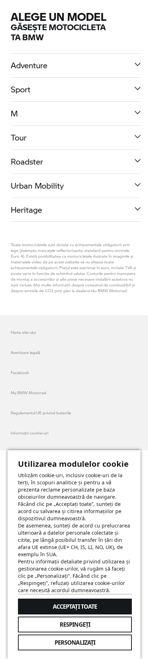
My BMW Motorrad (28, 392)
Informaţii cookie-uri (29, 433)
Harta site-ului (23, 332)
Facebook (20, 372)
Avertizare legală (25, 352)
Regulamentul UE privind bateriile (41, 412)
